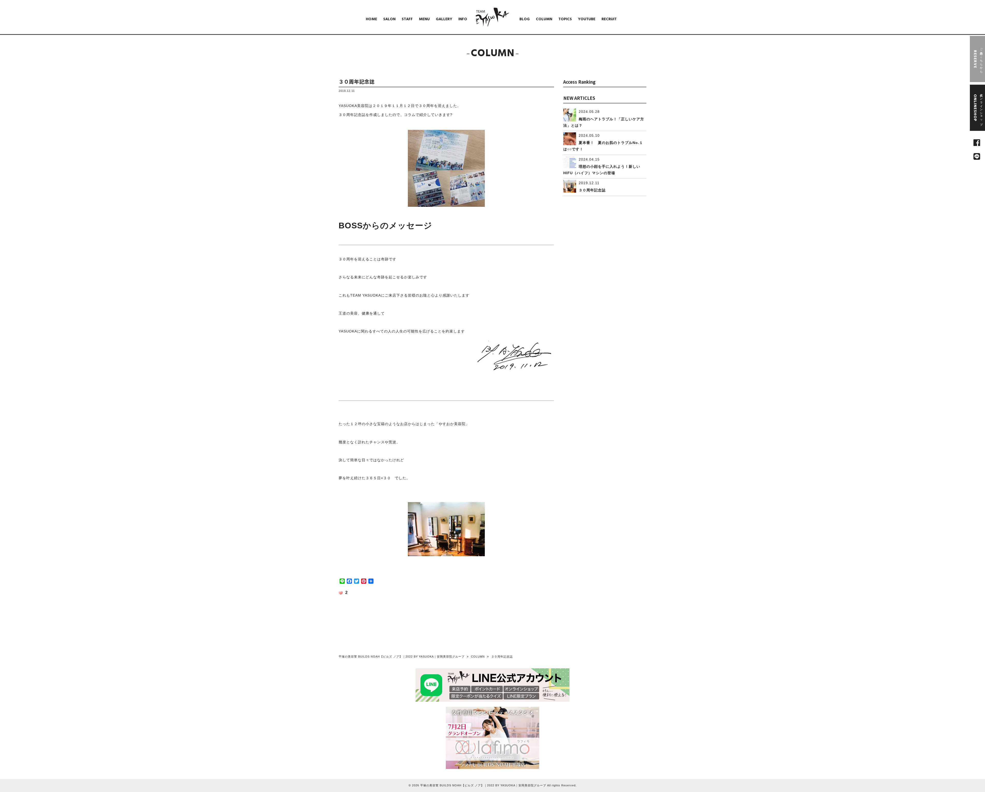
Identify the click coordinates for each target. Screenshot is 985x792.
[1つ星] (341, 593)
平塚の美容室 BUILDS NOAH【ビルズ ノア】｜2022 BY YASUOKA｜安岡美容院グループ (402, 656)
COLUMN (478, 656)
